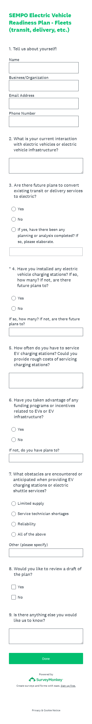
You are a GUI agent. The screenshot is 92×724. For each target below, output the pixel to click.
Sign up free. (68, 686)
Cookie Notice (52, 710)
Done (46, 658)
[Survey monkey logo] (46, 679)
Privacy (36, 710)
